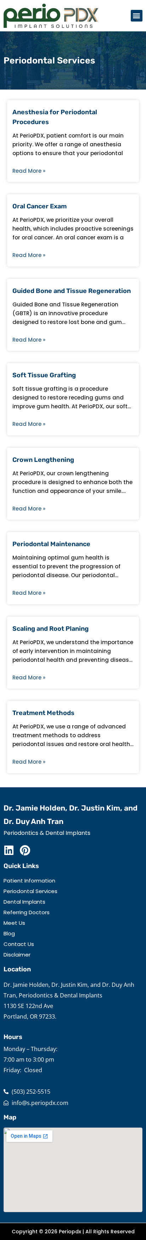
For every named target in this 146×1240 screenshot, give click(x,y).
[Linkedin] (9, 850)
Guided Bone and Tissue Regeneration (71, 291)
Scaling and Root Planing (50, 629)
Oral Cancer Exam (39, 206)
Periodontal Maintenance (51, 544)
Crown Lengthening (43, 460)
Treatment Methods (43, 713)
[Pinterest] (24, 850)
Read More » (28, 171)
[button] (136, 16)
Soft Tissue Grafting (44, 375)
